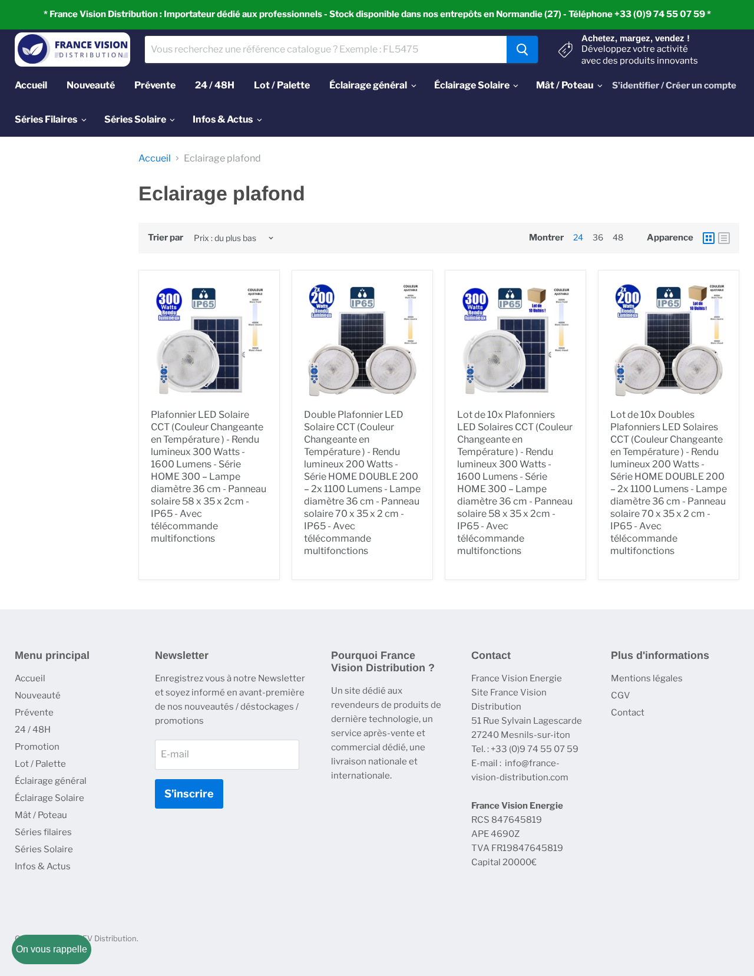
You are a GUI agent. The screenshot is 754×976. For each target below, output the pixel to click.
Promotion (37, 746)
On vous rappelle (51, 949)
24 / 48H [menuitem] (214, 85)
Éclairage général (51, 781)
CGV (620, 695)
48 (618, 237)
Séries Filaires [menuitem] (46, 119)
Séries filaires (43, 832)
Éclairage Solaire (49, 798)
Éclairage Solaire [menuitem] (472, 85)
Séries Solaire (44, 849)
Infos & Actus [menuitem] (223, 119)
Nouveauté (38, 695)
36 (598, 237)
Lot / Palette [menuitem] (282, 85)
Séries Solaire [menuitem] (135, 119)
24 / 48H (33, 729)
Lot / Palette (40, 764)
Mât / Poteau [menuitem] (564, 85)
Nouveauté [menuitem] (91, 85)
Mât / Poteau (41, 815)
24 (578, 237)
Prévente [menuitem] (155, 85)
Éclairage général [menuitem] (368, 85)
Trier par (165, 238)
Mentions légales (647, 678)
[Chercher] (522, 49)
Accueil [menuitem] (31, 85)
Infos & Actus (43, 866)
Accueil (154, 158)
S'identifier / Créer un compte (674, 85)
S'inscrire (189, 793)
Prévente (34, 712)
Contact (627, 712)
